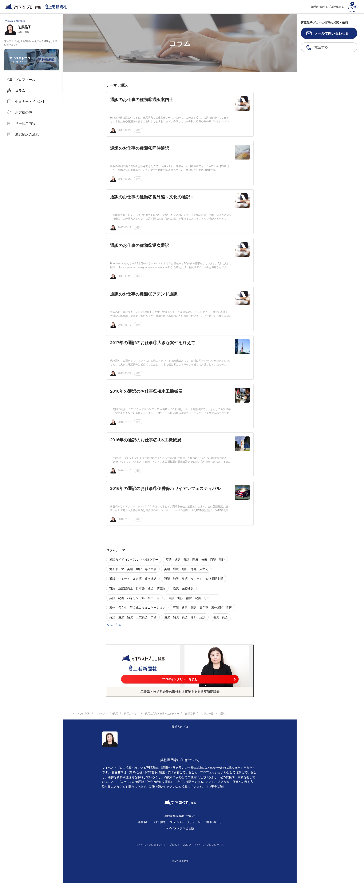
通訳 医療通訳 (183, 588)
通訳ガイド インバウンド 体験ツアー (133, 559)
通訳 (138, 130)
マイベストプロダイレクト (151, 844)
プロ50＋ (174, 844)
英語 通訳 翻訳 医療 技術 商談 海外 (195, 559)
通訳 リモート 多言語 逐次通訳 (133, 578)
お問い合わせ (213, 822)
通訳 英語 (220, 617)
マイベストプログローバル (209, 844)
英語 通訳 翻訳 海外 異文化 (186, 569)
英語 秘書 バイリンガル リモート (134, 598)
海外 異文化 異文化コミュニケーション (137, 607)
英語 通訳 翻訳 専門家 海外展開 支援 (202, 607)
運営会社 (143, 822)
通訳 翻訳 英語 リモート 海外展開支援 (193, 578)
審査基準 (217, 786)
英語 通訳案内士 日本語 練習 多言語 (137, 588)
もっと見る (113, 624)
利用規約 (159, 822)
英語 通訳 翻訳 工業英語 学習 (133, 617)
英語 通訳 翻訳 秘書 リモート (194, 598)
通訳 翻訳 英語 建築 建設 (184, 617)
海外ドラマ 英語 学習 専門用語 (133, 569)
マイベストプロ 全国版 (180, 828)
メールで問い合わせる (331, 33)
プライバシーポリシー (183, 822)
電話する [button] (321, 47)
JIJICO (187, 844)
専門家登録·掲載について (180, 816)
